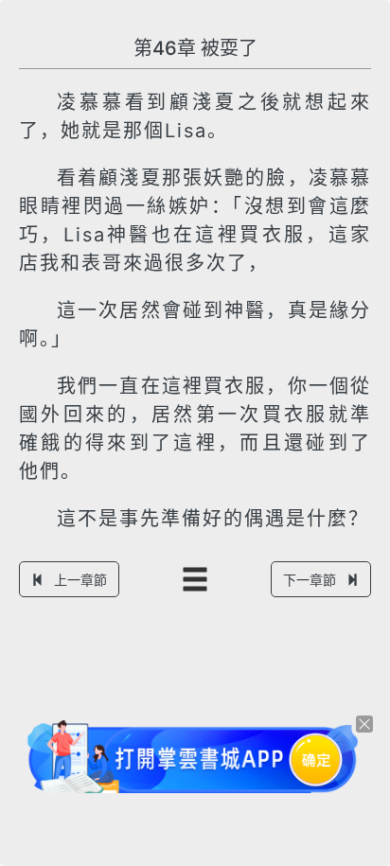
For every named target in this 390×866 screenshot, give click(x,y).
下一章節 (309, 580)
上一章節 (80, 580)
